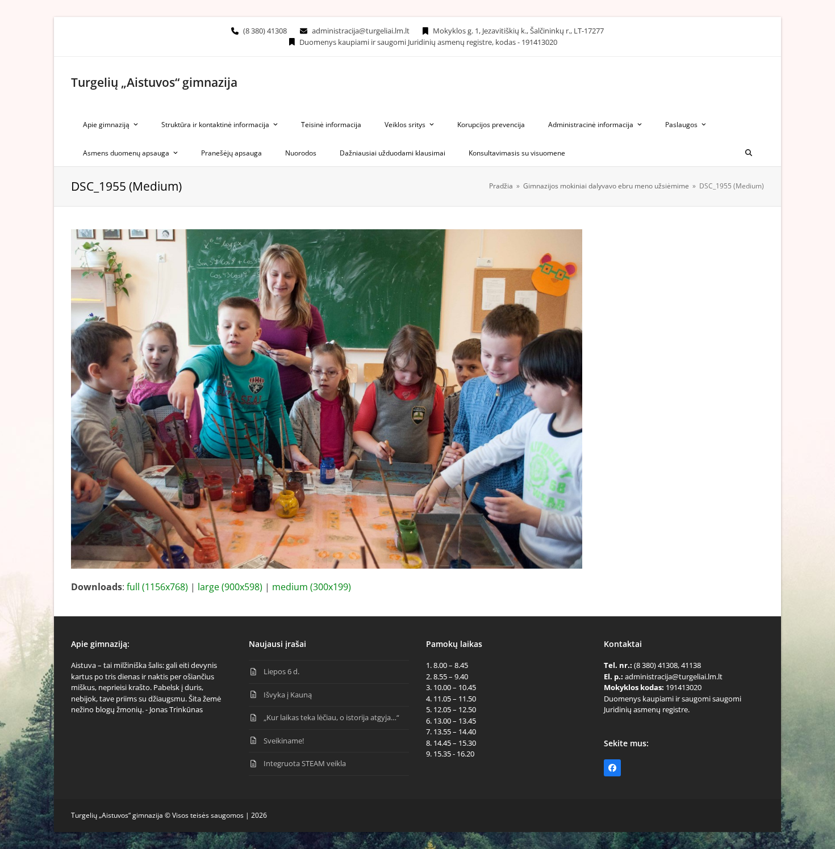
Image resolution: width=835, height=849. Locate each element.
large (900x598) (230, 587)
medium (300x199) (311, 587)
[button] (748, 152)
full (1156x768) (157, 587)
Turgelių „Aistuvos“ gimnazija (154, 82)
